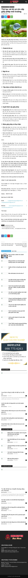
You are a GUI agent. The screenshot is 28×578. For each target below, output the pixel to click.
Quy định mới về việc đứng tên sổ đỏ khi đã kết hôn (13, 522)
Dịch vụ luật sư (5, 13)
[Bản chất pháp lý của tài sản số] (4, 275)
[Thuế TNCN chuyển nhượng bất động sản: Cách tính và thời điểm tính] (4, 325)
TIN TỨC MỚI (18, 4)
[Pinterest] (8, 16)
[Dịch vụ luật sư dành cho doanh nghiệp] (4, 256)
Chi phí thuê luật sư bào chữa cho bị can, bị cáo (12, 424)
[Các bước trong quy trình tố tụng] (4, 453)
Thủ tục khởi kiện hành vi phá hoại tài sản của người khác (7, 244)
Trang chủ (3, 4)
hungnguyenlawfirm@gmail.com (8, 202)
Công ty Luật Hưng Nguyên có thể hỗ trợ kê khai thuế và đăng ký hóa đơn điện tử (17, 300)
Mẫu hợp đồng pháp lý (12, 458)
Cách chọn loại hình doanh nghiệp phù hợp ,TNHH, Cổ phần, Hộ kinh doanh (16, 287)
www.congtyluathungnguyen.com (17, 205)
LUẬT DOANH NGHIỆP (10, 4)
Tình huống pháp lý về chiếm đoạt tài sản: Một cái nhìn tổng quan (21, 245)
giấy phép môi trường (9, 225)
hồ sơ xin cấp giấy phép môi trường (8, 226)
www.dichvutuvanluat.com (7, 207)
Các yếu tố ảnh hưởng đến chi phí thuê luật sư (12, 418)
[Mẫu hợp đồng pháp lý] (4, 459)
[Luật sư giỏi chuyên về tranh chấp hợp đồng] (4, 318)
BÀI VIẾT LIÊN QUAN (6, 251)
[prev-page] (2, 330)
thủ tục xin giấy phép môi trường (8, 228)
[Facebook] (2, 16)
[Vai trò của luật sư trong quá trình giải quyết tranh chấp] (4, 312)
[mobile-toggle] (2, 2)
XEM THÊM (14, 251)
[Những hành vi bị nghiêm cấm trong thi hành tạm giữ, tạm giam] (4, 433)
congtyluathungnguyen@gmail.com (15, 200)
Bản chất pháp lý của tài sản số (16, 273)
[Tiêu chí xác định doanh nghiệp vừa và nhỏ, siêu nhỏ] (4, 306)
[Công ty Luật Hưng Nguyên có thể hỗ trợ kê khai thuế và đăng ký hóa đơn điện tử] (4, 300)
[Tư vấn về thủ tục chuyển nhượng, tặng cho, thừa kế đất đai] (14, 478)
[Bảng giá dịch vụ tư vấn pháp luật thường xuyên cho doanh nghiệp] (4, 262)
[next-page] (4, 330)
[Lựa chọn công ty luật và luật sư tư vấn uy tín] (14, 381)
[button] (26, 2)
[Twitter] (5, 16)
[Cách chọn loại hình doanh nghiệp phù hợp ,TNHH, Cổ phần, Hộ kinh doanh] (4, 287)
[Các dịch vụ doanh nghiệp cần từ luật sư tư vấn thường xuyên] (4, 293)
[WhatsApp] (11, 16)
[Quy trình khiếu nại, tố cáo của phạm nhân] (4, 440)
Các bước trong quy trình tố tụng (15, 452)
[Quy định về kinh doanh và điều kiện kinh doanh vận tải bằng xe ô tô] (4, 281)
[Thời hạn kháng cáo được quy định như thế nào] (4, 446)
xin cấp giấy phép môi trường (20, 228)
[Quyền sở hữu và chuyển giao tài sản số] (4, 268)
